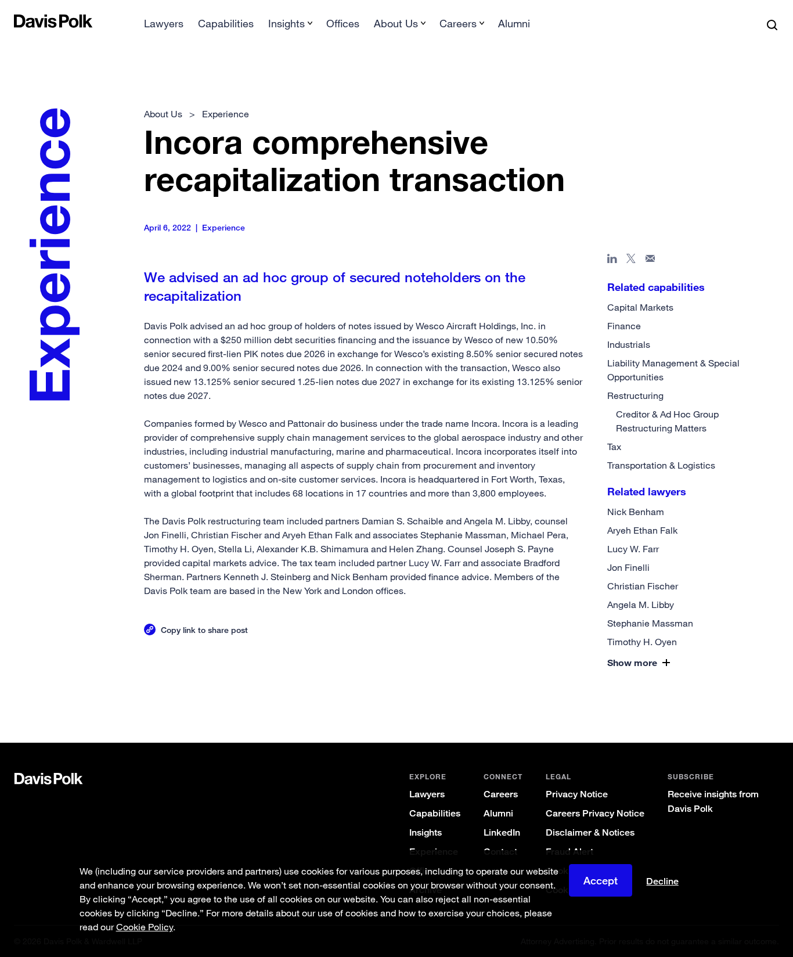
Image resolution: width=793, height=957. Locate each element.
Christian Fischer (642, 586)
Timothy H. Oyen (642, 641)
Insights (425, 832)
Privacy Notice (577, 794)
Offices (342, 23)
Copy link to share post (204, 630)
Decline (662, 881)
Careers (501, 794)
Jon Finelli (628, 567)
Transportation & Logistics (661, 465)
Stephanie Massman (650, 623)
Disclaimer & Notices (590, 832)
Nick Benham (635, 511)
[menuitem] (163, 27)
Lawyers (163, 23)
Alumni (514, 23)
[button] (666, 662)
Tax (614, 446)
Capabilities (226, 23)
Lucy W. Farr (633, 549)
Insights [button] (286, 23)
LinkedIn (502, 832)
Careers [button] (458, 23)
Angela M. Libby (640, 604)
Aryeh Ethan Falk (642, 530)
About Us (163, 114)
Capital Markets (640, 307)
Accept (600, 880)
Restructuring (635, 395)
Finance (624, 326)
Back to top (727, 695)
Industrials (628, 344)
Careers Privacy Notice (595, 813)
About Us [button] (396, 23)
